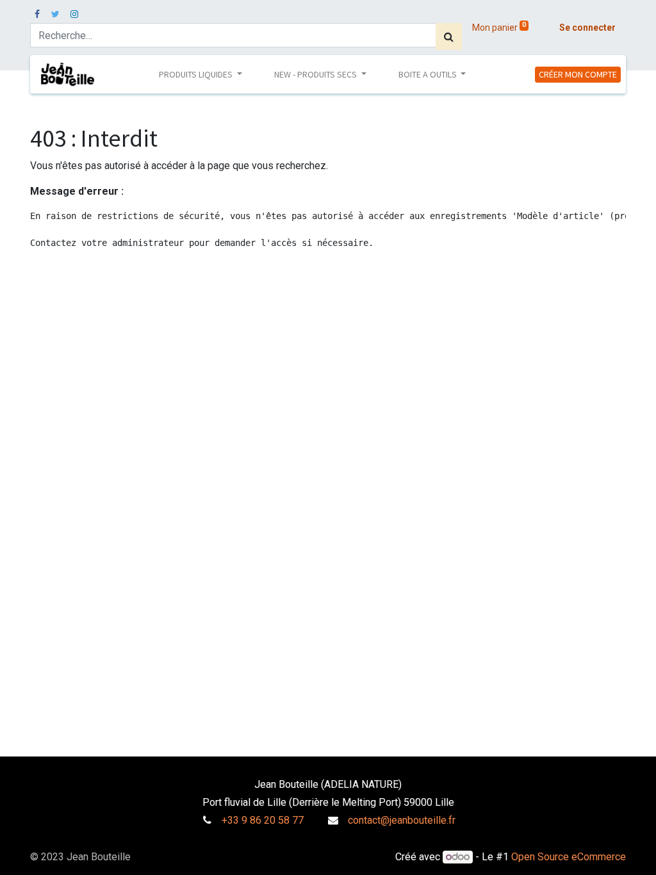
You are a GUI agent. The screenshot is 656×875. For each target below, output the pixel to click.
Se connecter (587, 27)
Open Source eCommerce (568, 857)
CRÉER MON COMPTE (578, 74)
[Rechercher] (449, 36)
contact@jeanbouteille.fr (401, 820)
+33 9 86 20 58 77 (263, 820)
